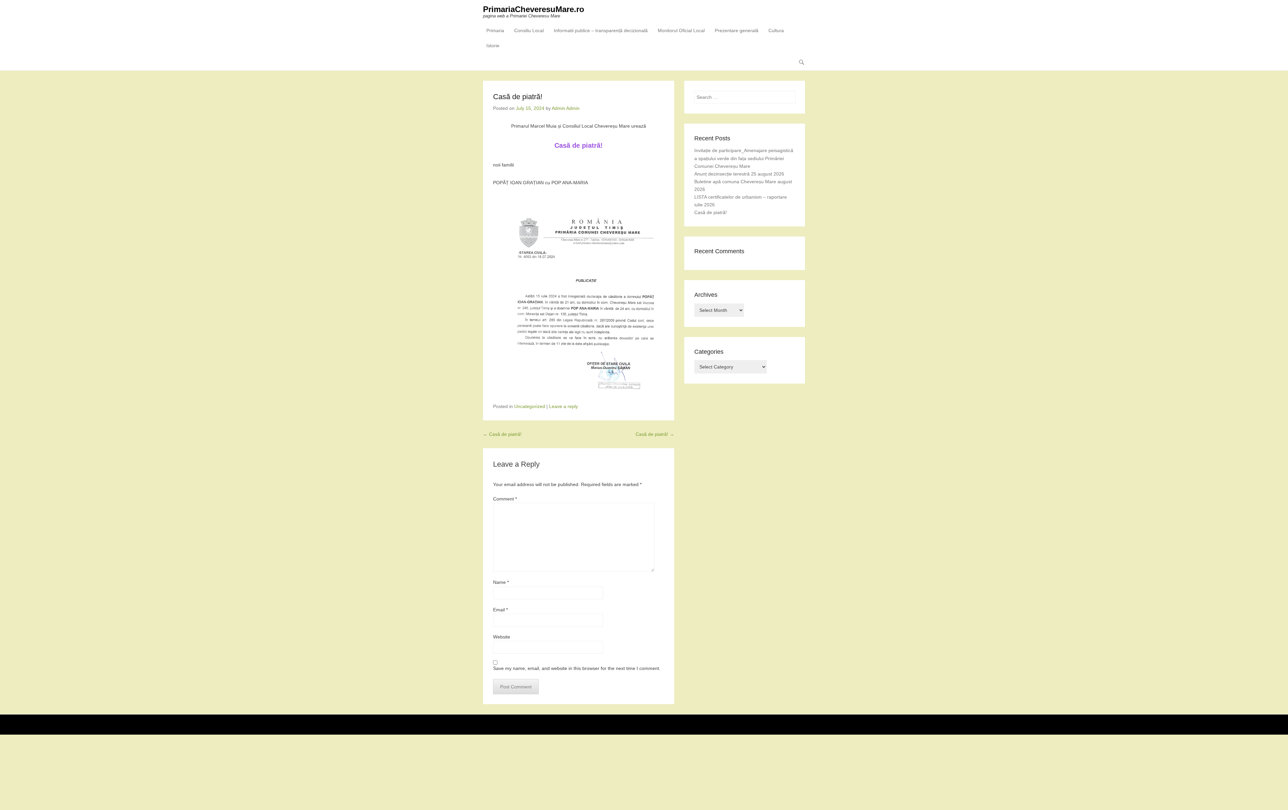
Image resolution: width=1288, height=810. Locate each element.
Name (501, 582)
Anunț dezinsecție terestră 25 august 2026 (739, 174)
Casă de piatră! (502, 434)
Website (501, 636)
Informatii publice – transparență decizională (601, 30)
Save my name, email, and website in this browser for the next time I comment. (576, 668)
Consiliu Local (529, 30)
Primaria (495, 30)
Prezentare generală (736, 30)
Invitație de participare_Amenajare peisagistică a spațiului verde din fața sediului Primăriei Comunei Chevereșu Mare (743, 158)
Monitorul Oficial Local (681, 30)
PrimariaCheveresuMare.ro (533, 9)
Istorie (492, 45)
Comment (505, 498)
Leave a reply (563, 406)
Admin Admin (566, 108)
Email (500, 609)
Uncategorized (529, 406)
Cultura (776, 30)
